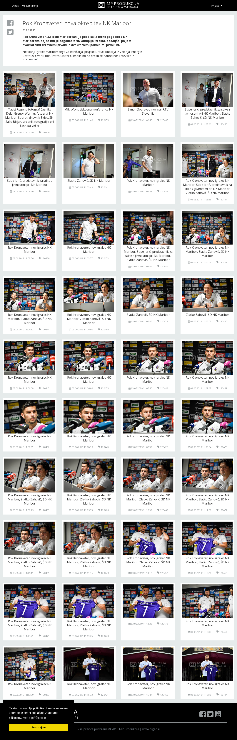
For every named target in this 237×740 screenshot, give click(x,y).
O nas (15, 5)
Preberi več (30, 59)
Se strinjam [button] (38, 727)
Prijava (215, 5)
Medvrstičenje (30, 5)
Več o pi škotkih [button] (34, 717)
